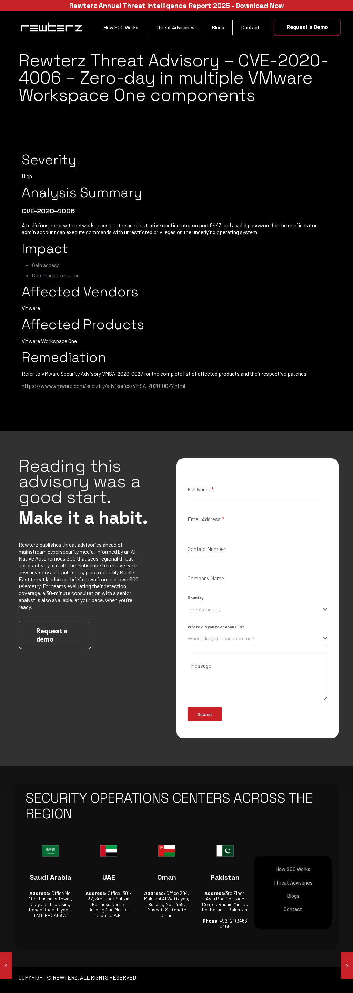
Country (195, 597)
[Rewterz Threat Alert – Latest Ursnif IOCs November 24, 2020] (347, 965)
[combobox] (257, 609)
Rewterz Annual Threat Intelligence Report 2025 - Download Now (176, 5)
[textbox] (255, 609)
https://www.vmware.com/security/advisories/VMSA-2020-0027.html (103, 385)
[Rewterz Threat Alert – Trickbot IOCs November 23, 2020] (6, 965)
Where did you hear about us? (216, 626)
